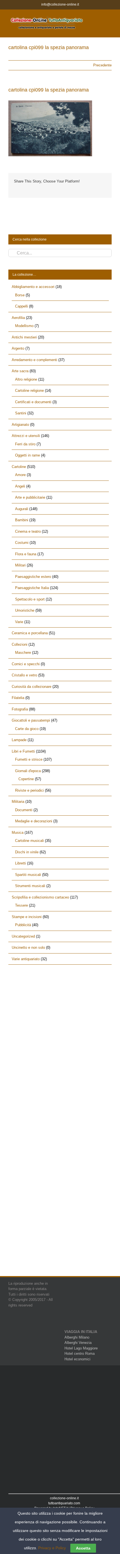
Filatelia (18, 698)
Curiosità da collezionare (31, 686)
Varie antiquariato (26, 959)
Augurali (21, 509)
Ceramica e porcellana (30, 633)
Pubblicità (23, 925)
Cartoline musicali (29, 841)
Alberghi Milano (76, 1337)
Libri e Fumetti (23, 751)
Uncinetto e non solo (28, 947)
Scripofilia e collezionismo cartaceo (40, 897)
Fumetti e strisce (28, 759)
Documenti (23, 810)
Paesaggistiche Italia (32, 588)
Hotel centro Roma (79, 1353)
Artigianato (20, 424)
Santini (20, 413)
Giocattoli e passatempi (31, 720)
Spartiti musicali (28, 875)
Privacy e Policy (52, 1548)
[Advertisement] (60, 1037)
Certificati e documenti (33, 402)
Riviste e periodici (29, 790)
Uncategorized (23, 936)
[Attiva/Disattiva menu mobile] (109, 18)
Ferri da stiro (25, 444)
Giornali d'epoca (28, 771)
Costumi (21, 543)
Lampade (19, 740)
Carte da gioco (27, 729)
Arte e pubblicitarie (30, 497)
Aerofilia (18, 318)
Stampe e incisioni (27, 917)
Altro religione (26, 379)
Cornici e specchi (26, 664)
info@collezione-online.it (60, 4)
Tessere (21, 905)
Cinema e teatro (28, 531)
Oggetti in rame (27, 455)
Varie (19, 622)
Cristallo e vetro (24, 675)
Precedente (102, 65)
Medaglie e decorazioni (33, 821)
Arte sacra (20, 371)
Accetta (83, 1548)
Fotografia (20, 709)
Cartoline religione (29, 390)
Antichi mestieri (24, 337)
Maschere (23, 652)
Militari (20, 565)
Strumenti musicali (30, 886)
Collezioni (19, 644)
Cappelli (21, 306)
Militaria (18, 801)
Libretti (20, 863)
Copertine (26, 779)
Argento (18, 348)
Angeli (20, 486)
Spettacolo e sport (30, 599)
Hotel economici (77, 1359)
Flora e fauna (25, 554)
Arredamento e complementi (34, 360)
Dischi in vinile (27, 852)
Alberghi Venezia (78, 1343)
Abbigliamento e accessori (33, 287)
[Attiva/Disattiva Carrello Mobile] (99, 18)
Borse (20, 295)
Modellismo (24, 326)
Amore (20, 475)
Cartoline (19, 467)
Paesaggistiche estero (33, 577)
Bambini (21, 520)
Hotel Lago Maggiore (81, 1348)
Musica (17, 832)
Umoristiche (24, 610)
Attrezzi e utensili (26, 436)
